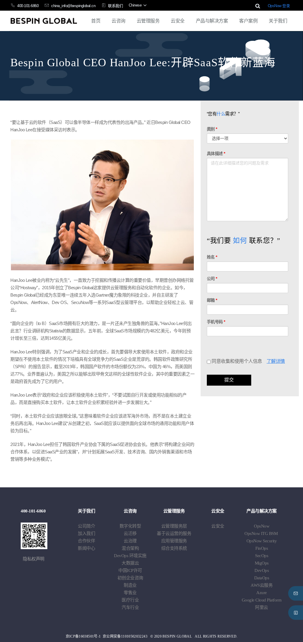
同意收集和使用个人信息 (236, 361)
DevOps (130, 555)
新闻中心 (86, 548)
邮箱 (212, 300)
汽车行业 (130, 607)
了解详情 (276, 361)
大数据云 (130, 563)
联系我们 (115, 6)
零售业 (130, 592)
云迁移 (130, 533)
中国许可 (130, 570)
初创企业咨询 (130, 577)
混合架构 (130, 548)
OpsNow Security (261, 540)
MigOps (262, 563)
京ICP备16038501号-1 (83, 636)
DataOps (261, 577)
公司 (212, 278)
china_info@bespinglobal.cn (73, 6)
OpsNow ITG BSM (261, 533)
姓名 (212, 257)
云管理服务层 (174, 526)
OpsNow (261, 526)
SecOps (261, 555)
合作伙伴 (86, 540)
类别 (212, 129)
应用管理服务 (174, 540)
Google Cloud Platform (262, 600)
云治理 (130, 540)
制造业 (130, 585)
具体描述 (216, 153)
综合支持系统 (174, 548)
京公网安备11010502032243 (125, 636)
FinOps (261, 548)
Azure (261, 592)
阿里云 (261, 607)
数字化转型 (130, 526)
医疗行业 (130, 600)
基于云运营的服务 (174, 533)
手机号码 (216, 321)
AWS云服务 (262, 585)
